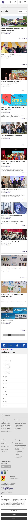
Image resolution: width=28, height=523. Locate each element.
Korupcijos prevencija (19, 452)
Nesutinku (14, 514)
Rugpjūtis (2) (8, 360)
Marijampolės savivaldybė (15, 478)
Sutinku (14, 518)
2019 (6, 398)
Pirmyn (23, 335)
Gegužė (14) (7, 364)
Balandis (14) (8, 367)
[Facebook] (2, 473)
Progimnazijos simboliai (6, 426)
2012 (6, 402)
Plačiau (23, 38)
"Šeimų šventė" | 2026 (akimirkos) (10, 55)
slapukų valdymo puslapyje (14, 505)
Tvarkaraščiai (7, 415)
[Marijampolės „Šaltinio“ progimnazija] (3, 2)
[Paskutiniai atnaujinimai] (15, 2)
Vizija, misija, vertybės (5, 423)
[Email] (5, 473)
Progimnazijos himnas (5, 428)
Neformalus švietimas (19, 422)
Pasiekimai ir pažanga (5, 425)
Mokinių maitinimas (19, 426)
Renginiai (8, 33)
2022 (6, 387)
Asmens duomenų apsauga (20, 445)
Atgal (4, 335)
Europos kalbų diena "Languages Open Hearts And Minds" (12, 295)
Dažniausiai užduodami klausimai (19, 449)
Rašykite (3, 466)
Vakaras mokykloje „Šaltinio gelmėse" (11, 135)
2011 (6, 405)
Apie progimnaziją (5, 422)
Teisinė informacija (18, 456)
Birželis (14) (7, 362)
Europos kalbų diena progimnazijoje (11, 268)
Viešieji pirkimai (4, 449)
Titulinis (2, 6)
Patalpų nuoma (18, 428)
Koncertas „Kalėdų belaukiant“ (10, 241)
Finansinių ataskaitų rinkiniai (7, 444)
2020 (6, 394)
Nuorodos (17, 442)
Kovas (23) (7, 369)
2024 (6, 380)
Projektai (3, 448)
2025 (6, 376)
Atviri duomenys (18, 457)
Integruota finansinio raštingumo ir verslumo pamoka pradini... (11, 82)
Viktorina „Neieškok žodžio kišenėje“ (11, 189)
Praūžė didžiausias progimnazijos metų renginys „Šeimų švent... (12, 29)
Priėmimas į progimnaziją (6, 431)
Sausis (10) (7, 373)
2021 (6, 391)
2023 (6, 384)
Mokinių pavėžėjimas (19, 425)
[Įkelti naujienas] (9, 2)
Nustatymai (14, 510)
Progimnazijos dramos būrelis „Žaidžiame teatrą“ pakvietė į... (13, 162)
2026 (6, 357)
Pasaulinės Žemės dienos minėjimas (11, 215)
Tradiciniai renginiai (5, 429)
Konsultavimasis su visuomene (21, 446)
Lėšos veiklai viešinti (5, 446)
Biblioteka (17, 429)
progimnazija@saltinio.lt (8, 488)
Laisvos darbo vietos (19, 443)
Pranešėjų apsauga (18, 451)
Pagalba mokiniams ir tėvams (20, 423)
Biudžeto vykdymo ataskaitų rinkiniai (7, 443)
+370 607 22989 (5, 487)
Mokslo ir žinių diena (7, 320)
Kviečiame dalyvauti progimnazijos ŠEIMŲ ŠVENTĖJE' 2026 (13, 108)
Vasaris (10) (7, 371)
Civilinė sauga (17, 454)
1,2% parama (4, 451)
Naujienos (8, 6)
